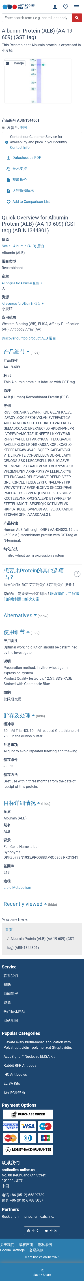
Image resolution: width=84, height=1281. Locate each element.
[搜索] (77, 17)
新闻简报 (11, 994)
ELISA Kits (12, 1083)
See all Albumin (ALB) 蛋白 (23, 246)
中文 (35, 1230)
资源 (7, 1003)
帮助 (7, 985)
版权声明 (26, 1245)
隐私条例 (45, 1245)
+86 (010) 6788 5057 (26, 1200)
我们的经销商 (14, 1092)
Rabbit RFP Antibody (20, 1065)
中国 (23, 127)
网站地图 (11, 1020)
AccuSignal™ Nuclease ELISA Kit (29, 1056)
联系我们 (11, 976)
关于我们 (7, 1245)
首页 (9, 930)
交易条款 (36, 1250)
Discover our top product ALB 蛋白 (29, 338)
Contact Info (20, 147)
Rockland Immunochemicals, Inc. (28, 1216)
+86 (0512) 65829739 (27, 1195)
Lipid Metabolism (17, 887)
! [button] (77, 574)
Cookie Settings (12, 1250)
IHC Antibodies (15, 1074)
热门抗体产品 (14, 1011)
